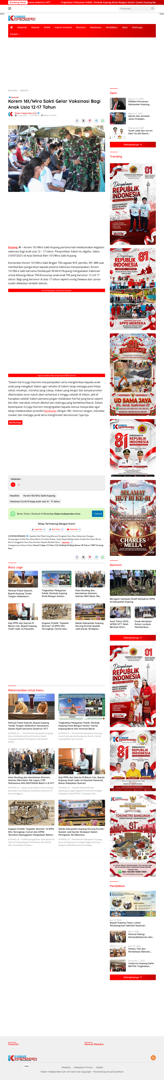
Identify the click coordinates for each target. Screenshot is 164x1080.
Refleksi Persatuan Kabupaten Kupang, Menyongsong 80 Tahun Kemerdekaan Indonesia (141, 103)
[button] (152, 8)
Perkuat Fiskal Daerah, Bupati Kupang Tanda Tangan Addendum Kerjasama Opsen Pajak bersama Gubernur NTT (21, 593)
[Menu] (10, 8)
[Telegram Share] (96, 120)
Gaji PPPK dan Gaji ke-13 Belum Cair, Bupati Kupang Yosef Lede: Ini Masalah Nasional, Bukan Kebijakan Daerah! (22, 626)
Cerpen (14, 34)
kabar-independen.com (26, 113)
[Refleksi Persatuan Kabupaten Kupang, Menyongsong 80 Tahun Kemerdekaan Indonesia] (118, 104)
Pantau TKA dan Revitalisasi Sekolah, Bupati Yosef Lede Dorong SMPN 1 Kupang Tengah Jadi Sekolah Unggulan (141, 950)
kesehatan (50, 411)
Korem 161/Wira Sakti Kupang (39, 495)
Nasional (22, 27)
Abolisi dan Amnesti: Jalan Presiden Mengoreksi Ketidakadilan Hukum (139, 117)
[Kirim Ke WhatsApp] (102, 120)
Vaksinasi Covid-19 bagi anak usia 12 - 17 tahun (35, 501)
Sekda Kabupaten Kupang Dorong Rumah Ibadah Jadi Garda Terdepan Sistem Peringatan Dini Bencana (89, 626)
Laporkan (39, 529)
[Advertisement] (82, 63)
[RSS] (153, 1058)
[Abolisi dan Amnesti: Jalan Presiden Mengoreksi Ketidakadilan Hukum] (118, 118)
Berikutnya (15, 422)
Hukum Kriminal (63, 27)
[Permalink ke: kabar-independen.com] (10, 113)
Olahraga (137, 27)
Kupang (12, 247)
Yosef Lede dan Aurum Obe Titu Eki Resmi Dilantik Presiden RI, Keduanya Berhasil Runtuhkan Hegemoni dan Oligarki (140, 132)
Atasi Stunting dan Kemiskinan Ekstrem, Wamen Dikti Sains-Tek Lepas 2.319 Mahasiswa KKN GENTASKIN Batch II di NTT (89, 593)
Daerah (35, 27)
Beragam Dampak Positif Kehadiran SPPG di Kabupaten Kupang (132, 600)
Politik (47, 27)
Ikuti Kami (56, 529)
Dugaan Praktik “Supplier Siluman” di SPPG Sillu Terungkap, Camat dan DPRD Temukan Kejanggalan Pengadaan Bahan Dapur (55, 626)
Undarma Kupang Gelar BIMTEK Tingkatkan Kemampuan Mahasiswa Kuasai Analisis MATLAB (141, 965)
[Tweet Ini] (83, 120)
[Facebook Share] (77, 120)
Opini (124, 27)
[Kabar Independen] (21, 17)
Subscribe (74, 529)
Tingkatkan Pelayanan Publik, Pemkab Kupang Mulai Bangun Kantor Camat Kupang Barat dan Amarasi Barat (56, 593)
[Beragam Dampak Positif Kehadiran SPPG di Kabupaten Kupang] (133, 583)
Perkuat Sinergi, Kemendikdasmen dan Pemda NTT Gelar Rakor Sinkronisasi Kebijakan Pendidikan (141, 936)
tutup (27, 1066)
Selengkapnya (132, 144)
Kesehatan (95, 27)
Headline (14, 495)
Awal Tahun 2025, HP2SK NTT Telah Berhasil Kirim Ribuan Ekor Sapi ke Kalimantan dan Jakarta (120, 624)
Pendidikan (112, 27)
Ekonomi (81, 27)
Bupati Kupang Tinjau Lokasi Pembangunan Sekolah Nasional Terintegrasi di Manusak (127, 924)
